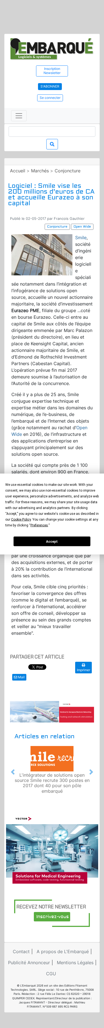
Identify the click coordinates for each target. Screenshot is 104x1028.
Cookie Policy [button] (21, 519)
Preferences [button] (39, 525)
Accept (52, 541)
